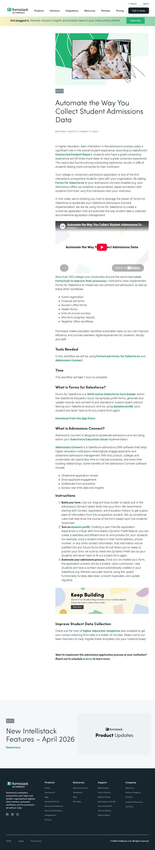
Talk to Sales (138, 10)
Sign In (146, 3)
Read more (13, 747)
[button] (39, 10)
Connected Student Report (73, 154)
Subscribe (135, 20)
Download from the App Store (75, 418)
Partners (105, 10)
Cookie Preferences (134, 801)
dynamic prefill (123, 406)
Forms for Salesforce (69, 182)
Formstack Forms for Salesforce (118, 356)
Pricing (120, 10)
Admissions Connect (69, 360)
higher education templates (101, 631)
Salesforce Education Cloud (88, 439)
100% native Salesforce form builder (111, 394)
